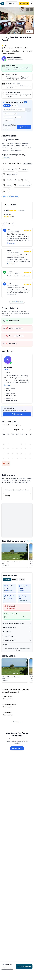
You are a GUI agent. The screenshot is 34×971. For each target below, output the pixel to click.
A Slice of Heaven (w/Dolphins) (11, 562)
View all (29, 31)
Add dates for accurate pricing (11, 425)
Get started (16, 748)
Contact (24, 127)
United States (8, 48)
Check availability (24, 967)
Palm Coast (25, 48)
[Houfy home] (2, 3)
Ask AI (11, 224)
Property (6, 105)
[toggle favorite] (26, 545)
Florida (17, 48)
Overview (7, 579)
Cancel (22, 579)
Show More (6, 158)
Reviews (14, 105)
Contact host (18, 414)
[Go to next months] (30, 430)
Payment (14, 579)
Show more (11, 243)
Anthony (8, 367)
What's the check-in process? (12, 117)
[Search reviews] (3, 224)
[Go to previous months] (3, 430)
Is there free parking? (10, 114)
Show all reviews (17, 302)
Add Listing (24, 3)
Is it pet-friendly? (9, 120)
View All (29, 541)
